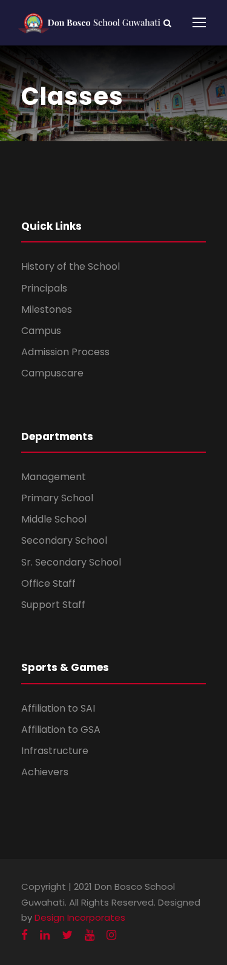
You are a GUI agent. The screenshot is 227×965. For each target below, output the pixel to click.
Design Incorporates (80, 917)
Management (53, 477)
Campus (41, 331)
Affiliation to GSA (60, 729)
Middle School (54, 519)
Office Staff (48, 583)
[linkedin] (45, 935)
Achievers (44, 772)
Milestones (46, 309)
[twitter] (67, 935)
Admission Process (65, 352)
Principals (44, 288)
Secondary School (64, 540)
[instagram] (111, 935)
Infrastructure (54, 751)
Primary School (57, 498)
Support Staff (53, 605)
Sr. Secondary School (71, 562)
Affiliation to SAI (58, 708)
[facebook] (24, 935)
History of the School (70, 266)
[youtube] (89, 935)
